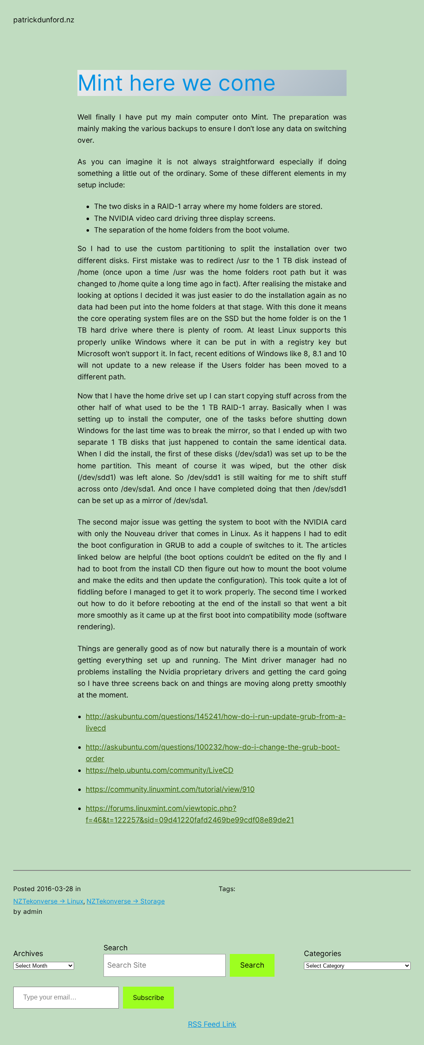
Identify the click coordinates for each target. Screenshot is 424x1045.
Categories (322, 953)
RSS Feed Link (212, 1024)
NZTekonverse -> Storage (126, 901)
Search (116, 947)
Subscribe (148, 997)
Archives (28, 953)
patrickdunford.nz (44, 19)
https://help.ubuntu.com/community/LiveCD (160, 770)
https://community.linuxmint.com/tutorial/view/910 (170, 789)
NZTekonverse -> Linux (48, 901)
